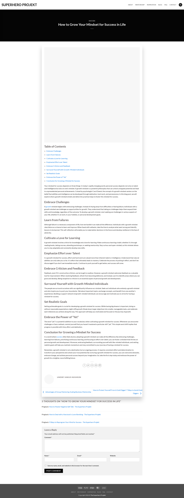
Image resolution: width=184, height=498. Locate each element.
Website (113, 456)
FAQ (165, 5)
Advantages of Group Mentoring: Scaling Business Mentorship (68, 392)
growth (48, 207)
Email (79, 456)
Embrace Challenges (53, 151)
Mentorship (140, 5)
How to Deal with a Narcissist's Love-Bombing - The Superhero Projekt (75, 414)
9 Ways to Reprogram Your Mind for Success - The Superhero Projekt (74, 422)
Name (46, 456)
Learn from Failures (53, 155)
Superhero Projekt (19, 4)
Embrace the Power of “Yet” (56, 177)
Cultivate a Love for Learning (56, 158)
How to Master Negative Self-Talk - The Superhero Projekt (70, 407)
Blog (160, 5)
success (60, 337)
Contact (173, 5)
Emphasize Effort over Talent (56, 162)
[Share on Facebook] (84, 365)
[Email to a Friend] (92, 365)
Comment (48, 437)
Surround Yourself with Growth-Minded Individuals (65, 170)
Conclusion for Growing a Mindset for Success (63, 181)
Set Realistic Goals (53, 173)
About (130, 5)
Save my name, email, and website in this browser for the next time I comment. (73, 466)
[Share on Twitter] (88, 365)
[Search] (180, 5)
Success (92, 21)
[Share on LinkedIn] (100, 365)
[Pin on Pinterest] (96, 365)
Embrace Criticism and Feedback (58, 166)
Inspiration (151, 5)
